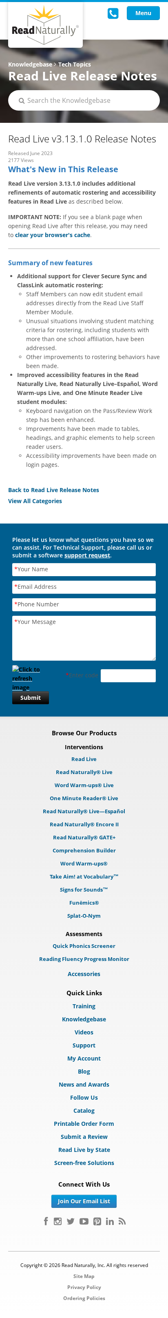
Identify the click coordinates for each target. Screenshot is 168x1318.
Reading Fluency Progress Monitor (84, 959)
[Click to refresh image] (30, 676)
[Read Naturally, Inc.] (45, 25)
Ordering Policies (84, 1298)
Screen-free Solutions (84, 1163)
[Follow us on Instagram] (58, 1221)
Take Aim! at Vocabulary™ (84, 876)
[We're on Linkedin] (110, 1221)
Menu (143, 13)
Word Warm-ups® (84, 863)
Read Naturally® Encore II (84, 824)
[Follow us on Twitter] (70, 1221)
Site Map (84, 1276)
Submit (30, 697)
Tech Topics (74, 64)
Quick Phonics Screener (84, 946)
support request (87, 555)
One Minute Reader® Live (84, 798)
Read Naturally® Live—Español (84, 811)
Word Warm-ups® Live (84, 785)
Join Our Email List (84, 1201)
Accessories (84, 974)
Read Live (84, 759)
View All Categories (35, 501)
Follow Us (84, 1097)
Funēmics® (84, 902)
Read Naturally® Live (84, 772)
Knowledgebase (30, 64)
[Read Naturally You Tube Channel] (84, 1221)
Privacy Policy (84, 1287)
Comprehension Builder (84, 850)
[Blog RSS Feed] (122, 1221)
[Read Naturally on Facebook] (46, 1221)
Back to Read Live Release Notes (53, 490)
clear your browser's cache (52, 235)
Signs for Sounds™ (84, 889)
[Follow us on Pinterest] (97, 1221)
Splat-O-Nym (84, 915)
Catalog (84, 1110)
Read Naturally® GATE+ (84, 837)
